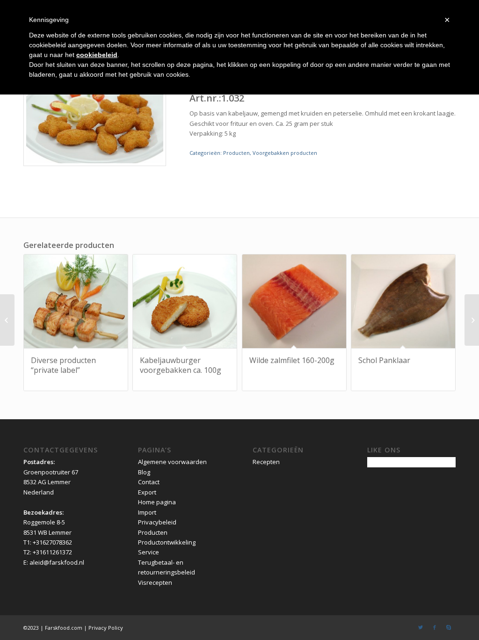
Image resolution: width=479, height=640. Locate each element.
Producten (236, 152)
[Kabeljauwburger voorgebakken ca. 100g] (471, 320)
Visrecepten (155, 582)
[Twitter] (421, 627)
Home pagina (157, 502)
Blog (144, 472)
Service (148, 552)
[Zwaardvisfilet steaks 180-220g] (7, 320)
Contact (149, 482)
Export (147, 492)
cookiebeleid (96, 54)
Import (147, 512)
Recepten (266, 462)
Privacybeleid (157, 522)
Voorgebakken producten (285, 152)
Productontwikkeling (167, 542)
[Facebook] (435, 627)
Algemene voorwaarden (172, 462)
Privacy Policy (105, 627)
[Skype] (449, 627)
